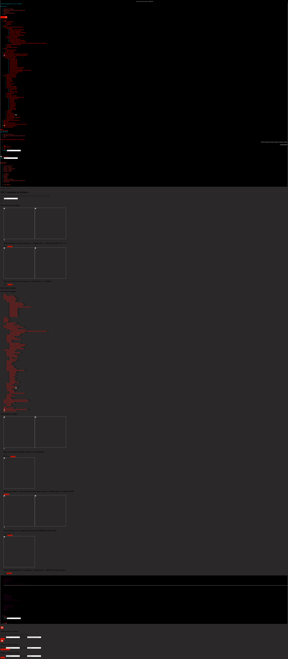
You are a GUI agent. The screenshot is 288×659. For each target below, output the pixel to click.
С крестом (9, 110)
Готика (5, 25)
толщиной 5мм (13, 63)
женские (9, 24)
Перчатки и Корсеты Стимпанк (18, 32)
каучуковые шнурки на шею (17, 67)
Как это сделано (8, 581)
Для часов (6, 319)
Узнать (2, 638)
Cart (5, 623)
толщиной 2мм (13, 59)
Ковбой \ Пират (11, 336)
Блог (5, 14)
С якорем (9, 112)
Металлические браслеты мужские (15, 97)
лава (11, 90)
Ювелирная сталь (14, 98)
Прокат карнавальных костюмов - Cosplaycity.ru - (16, 54)
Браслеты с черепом (9, 52)
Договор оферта (8, 598)
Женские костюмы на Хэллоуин (18, 41)
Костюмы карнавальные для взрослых (13, 27)
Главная (3, 188)
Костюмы (6, 610)
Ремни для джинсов (9, 21)
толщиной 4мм (13, 62)
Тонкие (8, 82)
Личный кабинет (8, 595)
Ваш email (3, 637)
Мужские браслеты (8, 605)
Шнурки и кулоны (8, 607)
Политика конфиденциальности (12, 600)
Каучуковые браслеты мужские (12, 120)
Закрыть (3, 17)
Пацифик (12, 391)
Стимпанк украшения (15, 31)
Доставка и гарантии (9, 578)
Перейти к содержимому (18, 139)
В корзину (10, 246)
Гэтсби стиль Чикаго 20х (13, 36)
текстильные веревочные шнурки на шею (20, 70)
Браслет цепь (13, 109)
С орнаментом (10, 113)
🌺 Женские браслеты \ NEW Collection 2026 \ (15, 55)
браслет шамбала (14, 91)
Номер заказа (23, 637)
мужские (9, 23)
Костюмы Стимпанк (15, 33)
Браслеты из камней (12, 87)
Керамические (10, 93)
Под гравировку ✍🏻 (12, 114)
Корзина (6, 594)
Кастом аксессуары (11, 49)
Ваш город (3, 6)
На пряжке (9, 79)
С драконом (13, 105)
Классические (10, 118)
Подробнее (6, 494)
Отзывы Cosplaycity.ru (9, 13)
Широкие (9, 78)
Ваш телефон (23, 647)
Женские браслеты (8, 606)
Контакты (6, 580)
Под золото (12, 102)
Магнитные (13, 103)
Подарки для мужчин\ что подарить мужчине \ (15, 124)
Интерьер (6, 121)
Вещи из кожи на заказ (9, 122)
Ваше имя (3, 647)
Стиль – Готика (7, 167)
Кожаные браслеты (11, 76)
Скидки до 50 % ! (8, 165)
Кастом (5, 48)
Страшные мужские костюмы (17, 40)
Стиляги (9, 45)
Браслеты (6, 175)
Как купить (6, 11)
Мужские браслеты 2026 (10, 75)
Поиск (5, 150)
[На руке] (4, 240)
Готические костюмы (12, 37)
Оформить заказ (8, 597)
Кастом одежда (10, 51)
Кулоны (6, 177)
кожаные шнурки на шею (16, 68)
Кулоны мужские (11, 74)
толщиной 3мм (13, 60)
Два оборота (10, 81)
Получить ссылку (5, 649)
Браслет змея (13, 107)
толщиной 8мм (13, 66)
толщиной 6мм (13, 64)
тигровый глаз (13, 89)
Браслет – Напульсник (9, 168)
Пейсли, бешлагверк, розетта (17, 393)
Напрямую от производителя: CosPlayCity (14, 10)
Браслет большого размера (13, 117)
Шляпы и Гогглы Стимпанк (17, 29)
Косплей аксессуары (12, 47)
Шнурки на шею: (11, 58)
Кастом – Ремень (8, 169)
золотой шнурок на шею (16, 71)
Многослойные (10, 83)
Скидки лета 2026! (8, 127)
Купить (2, 657)
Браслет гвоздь (10, 354)
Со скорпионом (11, 116)
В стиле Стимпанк (11, 86)
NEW (5, 20)
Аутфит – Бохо (7, 171)
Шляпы (5, 176)
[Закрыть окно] (2, 627)
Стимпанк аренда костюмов (17, 35)
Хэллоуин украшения (15, 39)
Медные (12, 101)
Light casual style (11, 351)
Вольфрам (12, 99)
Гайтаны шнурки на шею (10, 56)
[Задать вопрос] (5, 149)
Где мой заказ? (4, 131)
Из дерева (9, 94)
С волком (12, 106)
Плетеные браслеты (12, 95)
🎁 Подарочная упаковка (10, 125)
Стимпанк (9, 28)
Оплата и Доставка (8, 9)
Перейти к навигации (6, 139)
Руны (5, 406)
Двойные (9, 85)
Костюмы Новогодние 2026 (14, 44)
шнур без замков (14, 72)
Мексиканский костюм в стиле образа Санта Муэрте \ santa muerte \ (30, 43)
